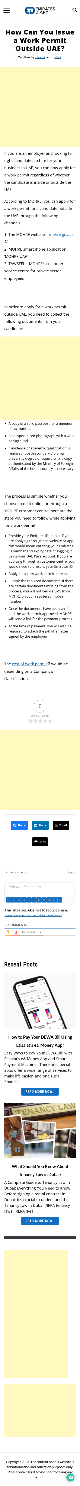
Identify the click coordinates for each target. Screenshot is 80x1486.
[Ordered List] (28, 900)
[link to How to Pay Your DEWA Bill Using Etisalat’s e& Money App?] (40, 1001)
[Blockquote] (39, 900)
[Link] (49, 900)
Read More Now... (40, 1092)
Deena (40, 57)
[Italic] (13, 900)
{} (54, 899)
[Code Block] (44, 900)
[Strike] (23, 900)
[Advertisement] (40, 107)
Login (71, 872)
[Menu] (7, 11)
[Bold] (8, 900)
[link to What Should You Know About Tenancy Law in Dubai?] (40, 1130)
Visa (58, 57)
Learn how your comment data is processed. (33, 915)
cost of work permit (29, 663)
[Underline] (18, 900)
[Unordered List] (33, 900)
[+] (59, 899)
